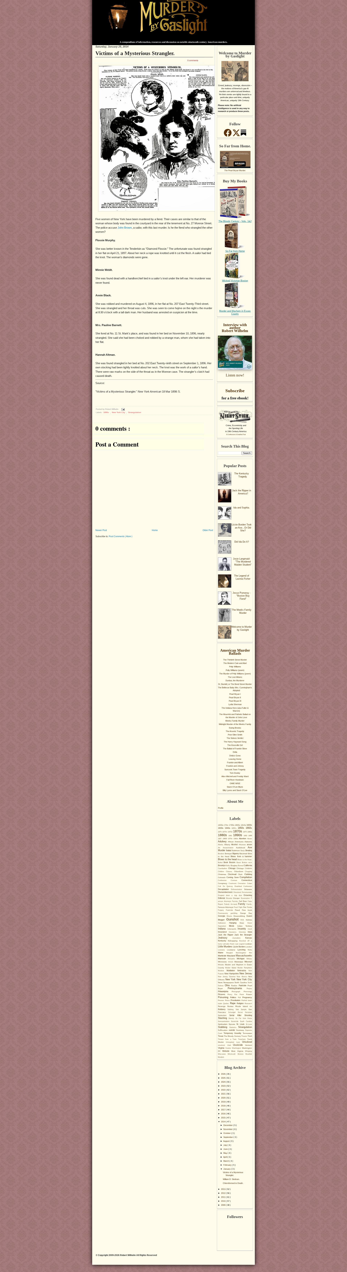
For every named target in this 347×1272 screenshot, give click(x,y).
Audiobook (242, 848)
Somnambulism (224, 1021)
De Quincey (229, 886)
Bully (228, 865)
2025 (223, 1078)
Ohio (228, 985)
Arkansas (243, 845)
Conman (236, 880)
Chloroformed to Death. (233, 1183)
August (226, 1141)
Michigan (242, 958)
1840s (228, 828)
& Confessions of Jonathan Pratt (236, 434)
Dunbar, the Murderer (235, 680)
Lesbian (248, 944)
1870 (220, 832)
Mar (250, 953)
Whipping (248, 1051)
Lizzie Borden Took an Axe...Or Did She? (242, 527)
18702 (230, 832)
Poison (249, 994)
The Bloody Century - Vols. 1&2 (235, 221)
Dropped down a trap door (231, 895)
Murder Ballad (231, 968)
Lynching (242, 950)
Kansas (248, 938)
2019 (223, 1102)
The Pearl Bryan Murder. (235, 170)
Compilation (246, 877)
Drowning (248, 895)
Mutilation (232, 970)
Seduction (223, 1015)
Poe (237, 994)
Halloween (223, 923)
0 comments (192, 60)
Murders (222, 971)
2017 (223, 1110)
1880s (223, 835)
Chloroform (239, 871)
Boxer (239, 862)
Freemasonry (224, 913)
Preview (221, 1000)
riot (251, 1006)
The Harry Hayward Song (235, 742)
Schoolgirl (233, 1012)
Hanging (234, 923)
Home (155, 530)
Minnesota (223, 962)
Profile (220, 808)
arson (249, 844)
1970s (231, 839)
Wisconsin (223, 1054)
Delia (235, 752)
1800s (238, 825)
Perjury (249, 988)
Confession (224, 880)
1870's (225, 832)
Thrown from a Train (228, 1039)
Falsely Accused (231, 904)
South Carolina (246, 1021)
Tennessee (247, 1033)
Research (248, 1003)
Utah (230, 1045)
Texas (221, 1036)
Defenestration (237, 889)
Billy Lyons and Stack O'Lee (235, 790)
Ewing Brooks (235, 728)
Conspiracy (223, 883)
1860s (249, 828)
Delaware (248, 889)
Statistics (233, 1027)
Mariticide (222, 956)
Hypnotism (223, 926)
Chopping (248, 871)
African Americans (236, 842)
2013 (223, 1189)
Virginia (221, 1048)
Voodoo (228, 1048)
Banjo (243, 850)
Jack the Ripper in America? (241, 492)
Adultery (223, 841)
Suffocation (223, 1030)
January (227, 1169)
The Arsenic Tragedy (235, 731)
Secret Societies (245, 1012)
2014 (223, 1122)
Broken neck (247, 862)
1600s (221, 825)
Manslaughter (242, 953)
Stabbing (223, 1027)
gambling (235, 913)
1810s (244, 825)
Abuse (249, 839)
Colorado (222, 877)
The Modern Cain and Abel (235, 663)
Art (220, 848)
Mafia (250, 950)
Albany (227, 845)
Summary (240, 1030)
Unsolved (247, 1042)
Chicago (232, 868)
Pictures (223, 994)
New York (231, 979)
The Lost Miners (235, 677)
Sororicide (235, 1021)
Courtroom (233, 883)
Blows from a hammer (241, 856)
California (248, 865)
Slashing (223, 1018)
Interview (243, 932)
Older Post (208, 530)
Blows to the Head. (244, 860)
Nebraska (243, 970)
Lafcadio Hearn (229, 944)
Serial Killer (236, 1015)
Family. (249, 904)
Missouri (248, 962)
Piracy (231, 994)
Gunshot (233, 919)
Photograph (238, 992)
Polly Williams (235, 667)
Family (242, 904)
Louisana (222, 950)
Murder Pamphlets (244, 968)
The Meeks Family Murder (241, 611)
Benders (221, 854)
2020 (223, 1098)
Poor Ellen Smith (235, 735)
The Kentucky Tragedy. (241, 475)
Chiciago (241, 868)
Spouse (232, 1024)
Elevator (230, 898)
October (227, 1133)
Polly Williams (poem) (235, 670)
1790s (232, 825)
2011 (223, 1197)
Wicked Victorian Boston (235, 280)
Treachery (242, 1039)
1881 (230, 836)
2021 (223, 1094)
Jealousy (225, 937)
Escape (237, 898)
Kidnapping (233, 941)
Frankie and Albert (235, 762)
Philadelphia (225, 991)
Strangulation (134, 412)
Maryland (231, 956)
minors (231, 962)
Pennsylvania (237, 988)
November (228, 1129)
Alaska (221, 845)
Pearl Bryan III (235, 701)
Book (226, 862)
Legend (242, 944)
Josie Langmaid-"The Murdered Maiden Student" (242, 561)
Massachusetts (244, 955)
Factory (235, 901)
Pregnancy (247, 997)
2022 (223, 1090)
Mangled (231, 953)
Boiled (221, 862)
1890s (106, 412)
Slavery (231, 1018)
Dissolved (238, 892)
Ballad (229, 850)
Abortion (243, 838)
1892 (246, 836)
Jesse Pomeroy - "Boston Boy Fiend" (241, 595)
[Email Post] (122, 409)
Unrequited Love (234, 1042)
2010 (223, 1201)
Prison (228, 1000)
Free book (247, 910)
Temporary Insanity (233, 1033)
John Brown (125, 227)
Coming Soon (233, 877)
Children (222, 871)
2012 (223, 1193)
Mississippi (239, 962)
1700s (226, 825)
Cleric (241, 874)
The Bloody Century (232, 1036)
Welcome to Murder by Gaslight (241, 628)
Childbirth (248, 868)
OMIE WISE (235, 783)
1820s (249, 825)
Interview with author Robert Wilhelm (235, 328)
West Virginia (238, 1051)
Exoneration (246, 898)
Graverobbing (240, 916)
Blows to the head (227, 859)
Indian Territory (244, 926)
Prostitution (236, 1000)
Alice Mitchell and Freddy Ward (235, 776)
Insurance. (234, 932)
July (225, 1145)
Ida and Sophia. (241, 507)
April (225, 1157)
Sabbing (231, 1009)
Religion (241, 1003)
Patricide (243, 985)
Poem (243, 994)
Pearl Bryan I (235, 694)
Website (226, 1051)
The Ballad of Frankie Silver (235, 748)
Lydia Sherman (235, 704)
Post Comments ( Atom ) (120, 536)
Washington (237, 1048)
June (225, 1149)
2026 (223, 1074)
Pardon (235, 986)
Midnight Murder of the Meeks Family (235, 724)
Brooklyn (222, 865)
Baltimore (236, 850)
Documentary (247, 892)
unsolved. (222, 1045)
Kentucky (223, 941)
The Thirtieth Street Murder (235, 660)
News (220, 982)
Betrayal (228, 854)
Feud (236, 907)
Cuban (249, 883)
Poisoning (224, 997)
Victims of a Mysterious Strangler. (135, 53)
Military (249, 959)
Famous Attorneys (226, 907)
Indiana (222, 928)
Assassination (229, 848)
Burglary (234, 865)
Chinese (230, 871)
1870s (238, 831)
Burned (241, 865)
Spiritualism (223, 1024)
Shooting (248, 1015)
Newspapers (229, 982)
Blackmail (243, 854)
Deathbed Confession (243, 886)
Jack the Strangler (243, 935)
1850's (235, 828)
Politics (234, 997)
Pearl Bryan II (235, 697)
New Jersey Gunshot (227, 977)
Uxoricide (239, 1045)
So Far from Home (235, 251)
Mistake (221, 965)
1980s (236, 839)
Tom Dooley (235, 773)
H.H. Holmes (246, 920)
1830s (221, 828)
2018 (223, 1106)
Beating (248, 850)
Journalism (238, 938)
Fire (245, 907)
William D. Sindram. (231, 1179)
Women (241, 1054)
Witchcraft (232, 1054)
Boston (232, 862)
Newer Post (101, 530)
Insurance (223, 932)
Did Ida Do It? (241, 541)
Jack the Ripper (226, 935)
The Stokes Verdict (235, 738)
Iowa (250, 932)
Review (231, 1006)
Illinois (233, 926)
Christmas (223, 874)
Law (237, 944)
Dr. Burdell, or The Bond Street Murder (235, 684)
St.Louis (249, 1024)
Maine (222, 953)
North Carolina (241, 982)
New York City (119, 412)
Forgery (222, 910)
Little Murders (225, 946)
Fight (241, 907)
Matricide (223, 958)
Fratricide (230, 910)
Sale (238, 1009)
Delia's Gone (235, 756)
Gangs (244, 913)
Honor (249, 923)
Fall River (243, 901)
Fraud (238, 910)
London (248, 947)
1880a (249, 832)
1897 (220, 839)
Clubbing (248, 874)
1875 (245, 832)
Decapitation (224, 889)
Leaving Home (235, 759)
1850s (242, 828)
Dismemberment (226, 892)
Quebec (226, 1003)
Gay (250, 913)
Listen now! (235, 375)
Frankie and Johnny (235, 766)
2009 (223, 1205)
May (225, 1153)
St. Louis (241, 1024)
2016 (223, 1114)
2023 (223, 1086)
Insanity (243, 928)
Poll (240, 997)
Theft (250, 1036)
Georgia (222, 916)
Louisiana (232, 950)
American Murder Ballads (235, 652)
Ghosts (230, 916)
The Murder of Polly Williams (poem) (235, 674)
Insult (250, 929)
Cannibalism (223, 868)
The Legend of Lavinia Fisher (242, 577)
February (227, 1165)
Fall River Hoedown (235, 780)
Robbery (223, 1009)
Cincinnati (233, 874)
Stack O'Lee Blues (235, 787)
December (228, 1125)
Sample (245, 1009)
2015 (223, 1118)
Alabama (248, 842)
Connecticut (246, 880)
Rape (233, 1003)
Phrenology (248, 992)
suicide (232, 1030)
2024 (223, 1082)
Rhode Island (242, 1006)
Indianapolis (232, 929)
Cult (220, 886)
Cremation (242, 883)
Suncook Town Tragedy (234, 769)
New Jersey (245, 973)
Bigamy (236, 853)
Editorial (222, 898)
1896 (250, 836)
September (228, 1137)
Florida (249, 907)
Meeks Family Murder (235, 721)
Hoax (243, 923)
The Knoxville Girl (235, 745)
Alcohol (235, 844)
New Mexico (242, 977)
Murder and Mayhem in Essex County (235, 312)
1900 (225, 839)
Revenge (222, 1006)
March (226, 1161)
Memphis (232, 959)
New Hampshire (231, 973)
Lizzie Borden (239, 947)
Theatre (244, 1036)
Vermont (248, 1045)
